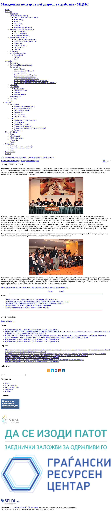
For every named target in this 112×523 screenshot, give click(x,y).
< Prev (50, 291)
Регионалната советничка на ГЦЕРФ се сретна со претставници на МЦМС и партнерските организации (44, 360)
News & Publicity (26, 507)
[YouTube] (60, 371)
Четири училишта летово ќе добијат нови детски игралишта (28, 305)
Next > (61, 291)
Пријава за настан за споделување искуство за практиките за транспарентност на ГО (37, 301)
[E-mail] (110, 161)
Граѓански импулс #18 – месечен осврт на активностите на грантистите (32, 339)
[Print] (108, 161)
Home (17, 507)
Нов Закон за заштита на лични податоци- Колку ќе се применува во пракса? (34, 303)
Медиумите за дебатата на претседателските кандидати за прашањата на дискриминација (34, 287)
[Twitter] (53, 371)
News (36, 507)
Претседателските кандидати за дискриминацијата (20, 161)
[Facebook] (56, 371)
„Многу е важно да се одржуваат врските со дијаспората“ (27, 307)
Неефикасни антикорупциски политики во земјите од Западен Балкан (32, 299)
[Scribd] (63, 371)
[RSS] (49, 371)
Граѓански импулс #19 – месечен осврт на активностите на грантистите (32, 329)
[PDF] (104, 161)
